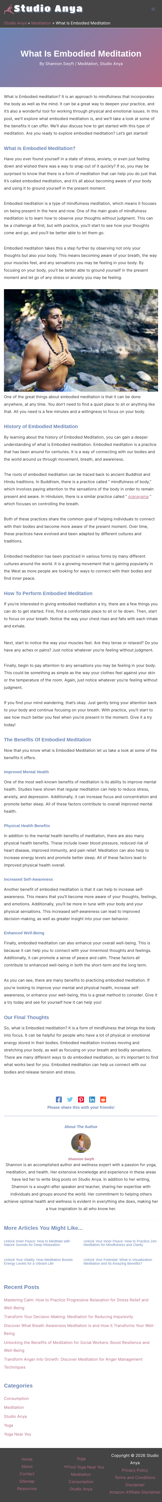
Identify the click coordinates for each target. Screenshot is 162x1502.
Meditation (41, 23)
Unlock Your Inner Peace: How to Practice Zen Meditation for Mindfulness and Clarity (120, 1243)
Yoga (8, 1425)
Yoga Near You (17, 1434)
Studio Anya (15, 23)
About (27, 1466)
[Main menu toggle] (153, 9)
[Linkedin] (92, 1099)
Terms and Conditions (135, 1477)
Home (27, 1459)
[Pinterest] (81, 1099)
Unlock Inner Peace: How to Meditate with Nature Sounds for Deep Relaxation (37, 1243)
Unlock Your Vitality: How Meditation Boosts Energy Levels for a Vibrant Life (38, 1261)
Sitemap (27, 1481)
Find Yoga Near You (86, 1467)
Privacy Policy (135, 1470)
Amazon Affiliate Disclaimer (135, 1492)
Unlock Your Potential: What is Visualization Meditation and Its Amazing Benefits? (118, 1261)
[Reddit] (103, 1099)
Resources (27, 1488)
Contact (27, 1473)
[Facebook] (59, 1099)
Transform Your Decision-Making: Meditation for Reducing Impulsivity (68, 1316)
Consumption (16, 1398)
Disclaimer (135, 1484)
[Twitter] (70, 1099)
